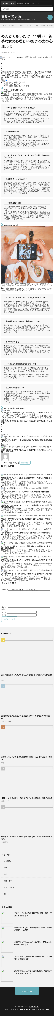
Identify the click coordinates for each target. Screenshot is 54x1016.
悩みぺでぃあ (11, 16)
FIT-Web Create (23, 1009)
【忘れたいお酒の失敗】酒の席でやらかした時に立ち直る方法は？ (26, 798)
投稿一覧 (24, 463)
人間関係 (4, 842)
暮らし (13, 53)
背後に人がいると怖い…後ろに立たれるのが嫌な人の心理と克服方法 (26, 441)
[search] (51, 9)
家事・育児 (8, 881)
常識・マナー (6, 721)
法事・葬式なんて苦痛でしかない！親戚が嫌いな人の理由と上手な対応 (26, 451)
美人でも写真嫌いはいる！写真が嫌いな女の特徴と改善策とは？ (26, 492)
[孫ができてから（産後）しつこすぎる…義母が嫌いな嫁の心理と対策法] (27, 503)
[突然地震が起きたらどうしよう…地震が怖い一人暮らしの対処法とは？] (27, 476)
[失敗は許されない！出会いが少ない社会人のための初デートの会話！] (7, 932)
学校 (5, 874)
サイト (3, 615)
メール (3, 612)
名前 (3, 609)
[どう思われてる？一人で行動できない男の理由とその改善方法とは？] (27, 531)
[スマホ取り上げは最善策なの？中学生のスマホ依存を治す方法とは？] (7, 961)
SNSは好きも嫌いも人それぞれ (16, 86)
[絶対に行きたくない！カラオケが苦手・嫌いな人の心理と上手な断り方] (27, 558)
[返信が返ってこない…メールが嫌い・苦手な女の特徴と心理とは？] (7, 947)
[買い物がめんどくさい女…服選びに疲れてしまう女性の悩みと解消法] (27, 572)
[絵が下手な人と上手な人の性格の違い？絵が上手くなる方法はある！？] (7, 976)
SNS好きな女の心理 (12, 84)
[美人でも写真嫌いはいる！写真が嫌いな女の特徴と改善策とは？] (27, 490)
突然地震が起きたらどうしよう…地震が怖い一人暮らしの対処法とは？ (26, 479)
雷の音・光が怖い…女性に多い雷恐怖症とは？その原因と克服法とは (26, 520)
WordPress (44, 1009)
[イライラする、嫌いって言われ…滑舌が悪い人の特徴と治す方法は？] (27, 545)
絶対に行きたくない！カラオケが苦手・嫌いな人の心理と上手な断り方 (26, 561)
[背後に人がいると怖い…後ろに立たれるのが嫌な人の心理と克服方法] (27, 438)
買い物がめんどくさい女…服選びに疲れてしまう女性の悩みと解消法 (26, 574)
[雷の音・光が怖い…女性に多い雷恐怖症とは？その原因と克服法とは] (27, 517)
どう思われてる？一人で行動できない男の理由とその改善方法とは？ (26, 533)
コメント (4, 607)
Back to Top (27, 991)
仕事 (2, 763)
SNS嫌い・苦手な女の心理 (15, 82)
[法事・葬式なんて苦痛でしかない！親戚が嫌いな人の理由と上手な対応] (27, 448)
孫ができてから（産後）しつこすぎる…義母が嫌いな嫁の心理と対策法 (26, 506)
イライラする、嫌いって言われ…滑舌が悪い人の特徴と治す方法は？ (25, 547)
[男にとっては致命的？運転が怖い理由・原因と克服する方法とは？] (7, 918)
